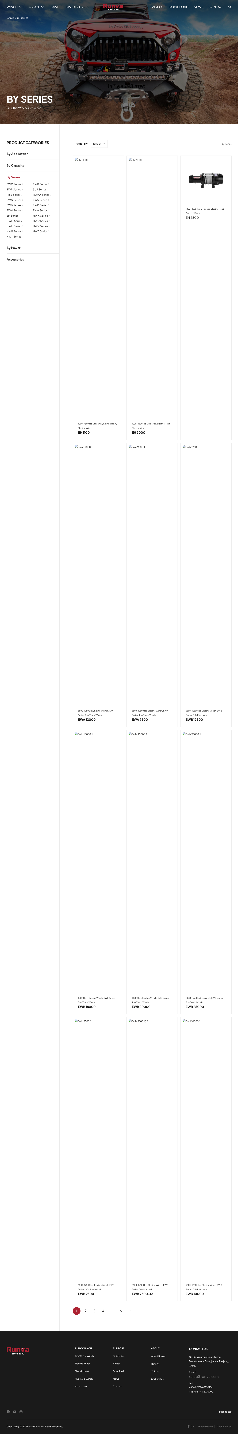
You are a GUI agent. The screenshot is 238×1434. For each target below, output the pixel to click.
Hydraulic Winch (84, 1378)
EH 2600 (192, 218)
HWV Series (40, 226)
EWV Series (14, 210)
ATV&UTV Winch (84, 1356)
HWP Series (14, 231)
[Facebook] (8, 1411)
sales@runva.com (204, 1376)
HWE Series (40, 231)
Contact (117, 1386)
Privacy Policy (205, 1426)
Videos (116, 1363)
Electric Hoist (109, 423)
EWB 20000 (141, 1007)
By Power (14, 248)
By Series (13, 177)
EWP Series (14, 189)
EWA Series (40, 210)
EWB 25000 (195, 1007)
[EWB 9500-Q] (152, 1150)
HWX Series (40, 215)
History (155, 1363)
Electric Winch (85, 428)
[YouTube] (14, 1411)
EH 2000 (138, 432)
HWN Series (14, 221)
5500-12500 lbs (85, 710)
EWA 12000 (87, 719)
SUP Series (39, 189)
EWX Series (14, 184)
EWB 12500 (194, 719)
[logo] (113, 7)
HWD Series (40, 221)
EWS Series (40, 200)
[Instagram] (21, 1412)
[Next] (130, 1311)
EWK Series (40, 184)
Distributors (119, 1356)
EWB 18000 (87, 1007)
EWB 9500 (86, 1294)
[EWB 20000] (152, 863)
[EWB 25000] (206, 863)
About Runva (158, 1356)
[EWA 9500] (152, 575)
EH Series (12, 215)
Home (10, 18)
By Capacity (16, 165)
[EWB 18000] (98, 863)
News (116, 1378)
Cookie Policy (224, 1426)
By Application (17, 154)
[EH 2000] (152, 288)
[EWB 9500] (98, 1150)
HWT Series (14, 236)
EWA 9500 (140, 719)
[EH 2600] (206, 181)
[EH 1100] (98, 288)
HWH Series (14, 226)
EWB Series (14, 205)
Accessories (15, 259)
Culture (155, 1371)
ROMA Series (41, 194)
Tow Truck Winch (93, 715)
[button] (20, 7)
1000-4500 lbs (85, 423)
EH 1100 (84, 432)
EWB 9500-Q (142, 1294)
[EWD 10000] (206, 1150)
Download (118, 1371)
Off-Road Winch (201, 715)
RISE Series (13, 194)
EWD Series (40, 205)
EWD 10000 (195, 1294)
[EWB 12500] (206, 575)
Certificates (157, 1378)
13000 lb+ (82, 998)
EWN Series (14, 200)
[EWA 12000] (98, 575)
